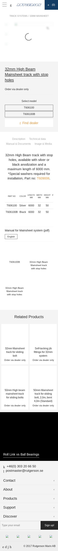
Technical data (37, 139)
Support (9, 507)
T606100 (29, 107)
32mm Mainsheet (39, 16)
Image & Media (43, 143)
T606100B (29, 114)
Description (18, 139)
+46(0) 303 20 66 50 (21, 466)
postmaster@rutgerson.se (24, 470)
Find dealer (30, 123)
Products (10, 498)
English (11, 236)
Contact (9, 480)
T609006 (43, 178)
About (7, 489)
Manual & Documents (18, 143)
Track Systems (19, 16)
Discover (10, 516)
